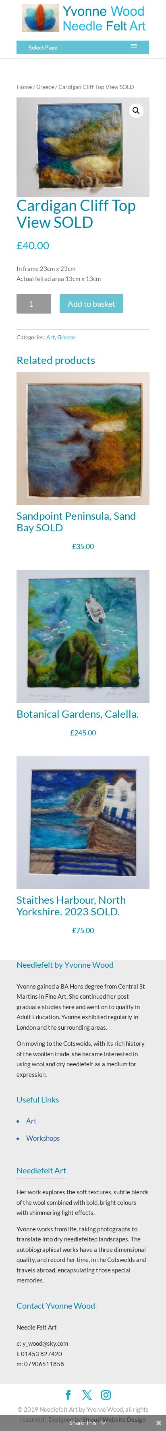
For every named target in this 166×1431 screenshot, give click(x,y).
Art (50, 337)
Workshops (43, 1138)
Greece (45, 86)
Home (24, 86)
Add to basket (91, 303)
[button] (136, 110)
